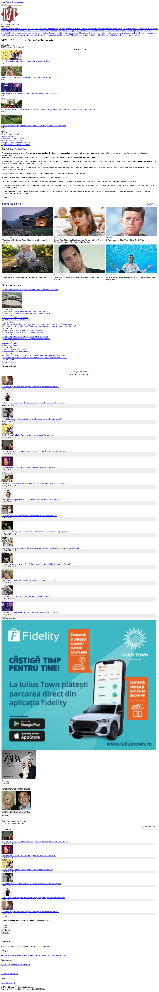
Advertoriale (61, 955)
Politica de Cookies (22, 946)
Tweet (12, 149)
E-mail (25, 149)
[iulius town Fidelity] (79, 749)
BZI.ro (13, 965)
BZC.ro (10, 24)
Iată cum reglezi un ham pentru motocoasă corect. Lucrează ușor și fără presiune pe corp (33, 126)
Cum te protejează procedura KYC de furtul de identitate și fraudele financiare (30, 500)
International (45, 955)
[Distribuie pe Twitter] (4, 65)
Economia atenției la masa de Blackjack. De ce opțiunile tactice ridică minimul (29, 29)
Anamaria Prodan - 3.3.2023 (11, 140)
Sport (32, 955)
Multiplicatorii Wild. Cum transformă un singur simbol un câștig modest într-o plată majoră (110, 31)
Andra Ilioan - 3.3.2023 (9, 136)
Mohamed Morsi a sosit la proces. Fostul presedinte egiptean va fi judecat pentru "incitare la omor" (38, 324)
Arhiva (8, 2)
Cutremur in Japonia (9, 343)
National (37, 955)
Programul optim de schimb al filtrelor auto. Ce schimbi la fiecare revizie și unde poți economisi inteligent (40, 548)
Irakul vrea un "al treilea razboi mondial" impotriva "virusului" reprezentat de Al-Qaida (33, 356)
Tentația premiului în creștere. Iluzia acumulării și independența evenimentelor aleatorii (90, 29)
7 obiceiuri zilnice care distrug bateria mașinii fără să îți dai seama (25, 596)
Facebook (18, 149)
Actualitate (5, 955)
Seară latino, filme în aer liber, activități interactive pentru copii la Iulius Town (29, 93)
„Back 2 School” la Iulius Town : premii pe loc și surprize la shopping (50, 31)
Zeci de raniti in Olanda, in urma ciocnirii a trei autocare (22, 330)
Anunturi (20, 2)
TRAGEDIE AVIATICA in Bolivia (15, 318)
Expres (11, 955)
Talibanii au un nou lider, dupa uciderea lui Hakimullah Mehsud (25, 311)
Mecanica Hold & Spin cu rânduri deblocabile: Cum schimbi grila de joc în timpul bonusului (105, 35)
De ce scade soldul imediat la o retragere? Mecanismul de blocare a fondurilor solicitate (80, 33)
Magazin (18, 955)
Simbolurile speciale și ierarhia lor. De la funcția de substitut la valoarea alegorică (31, 419)
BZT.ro (3, 24)
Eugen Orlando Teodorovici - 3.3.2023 (15, 145)
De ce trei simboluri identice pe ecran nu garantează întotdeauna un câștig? (29, 467)
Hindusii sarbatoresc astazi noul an (14, 349)
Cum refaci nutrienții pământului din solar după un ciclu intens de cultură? (28, 77)
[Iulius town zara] (19, 779)
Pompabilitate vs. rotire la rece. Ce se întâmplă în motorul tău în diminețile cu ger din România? (36, 564)
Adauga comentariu (9, 362)
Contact (14, 2)
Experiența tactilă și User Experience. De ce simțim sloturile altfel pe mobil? (43, 35)
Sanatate (54, 955)
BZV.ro (16, 24)
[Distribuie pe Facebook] (2, 65)
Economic (25, 955)
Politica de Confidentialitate (40, 946)
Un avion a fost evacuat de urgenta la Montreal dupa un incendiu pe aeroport (30, 290)
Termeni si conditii (8, 946)
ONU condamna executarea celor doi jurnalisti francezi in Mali (25, 337)
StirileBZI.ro (5, 965)
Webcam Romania (23, 965)
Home (3, 2)
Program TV (11, 983)
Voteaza (5, 932)
